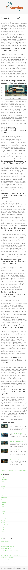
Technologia (3, 518)
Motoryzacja (4, 497)
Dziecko (3, 484)
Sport (2, 515)
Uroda (2, 527)
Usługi (2, 529)
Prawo (2, 506)
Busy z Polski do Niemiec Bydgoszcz (9, 550)
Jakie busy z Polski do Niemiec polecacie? (10, 555)
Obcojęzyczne (4, 502)
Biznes (2, 477)
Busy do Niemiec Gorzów (20, 470)
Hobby (2, 488)
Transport (3, 520)
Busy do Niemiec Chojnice (16, 425)
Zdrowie (3, 534)
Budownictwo (4, 479)
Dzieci (2, 481)
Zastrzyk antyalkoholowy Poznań (8, 562)
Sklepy (2, 513)
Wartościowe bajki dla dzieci (7, 546)
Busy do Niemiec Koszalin (16, 433)
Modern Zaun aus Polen (7, 470)
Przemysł (3, 509)
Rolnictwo (3, 511)
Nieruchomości (4, 500)
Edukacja (3, 486)
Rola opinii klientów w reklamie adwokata (10, 553)
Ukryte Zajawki (4, 525)
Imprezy (3, 490)
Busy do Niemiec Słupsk (15, 450)
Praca (2, 504)
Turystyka (3, 522)
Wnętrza (3, 531)
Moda (2, 495)
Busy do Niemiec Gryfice (15, 459)
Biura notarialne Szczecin (6, 559)
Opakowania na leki (5, 541)
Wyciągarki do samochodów (7, 557)
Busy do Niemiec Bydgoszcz (16, 441)
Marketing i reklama (5, 493)
